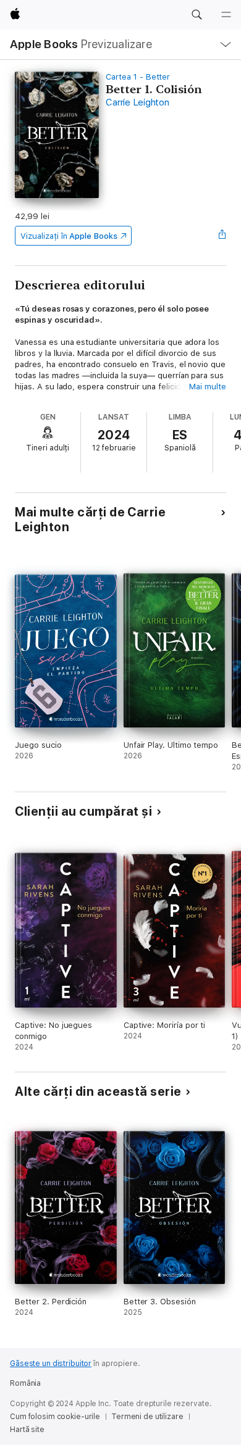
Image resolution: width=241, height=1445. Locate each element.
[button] (196, 15)
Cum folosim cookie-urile (55, 1416)
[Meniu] (226, 15)
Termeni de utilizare (147, 1416)
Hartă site (27, 1429)
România (25, 1383)
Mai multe (207, 386)
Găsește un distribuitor (50, 1363)
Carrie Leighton (137, 102)
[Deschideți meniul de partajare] (222, 235)
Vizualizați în (68, 236)
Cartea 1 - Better (138, 76)
